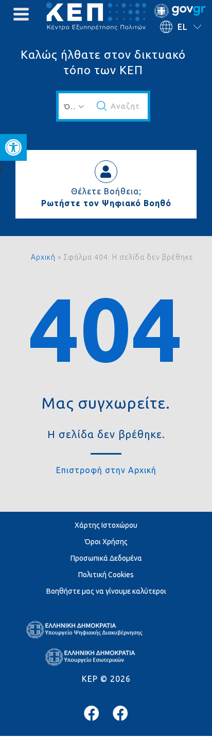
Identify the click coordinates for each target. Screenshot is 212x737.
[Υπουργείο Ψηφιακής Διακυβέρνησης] (91, 713)
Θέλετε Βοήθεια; (106, 191)
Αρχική (43, 257)
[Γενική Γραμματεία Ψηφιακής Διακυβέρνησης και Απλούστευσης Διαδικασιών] (120, 713)
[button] (13, 147)
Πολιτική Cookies (106, 575)
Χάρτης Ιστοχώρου (106, 525)
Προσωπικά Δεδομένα (106, 558)
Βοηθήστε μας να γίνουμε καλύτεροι (106, 591)
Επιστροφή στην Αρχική (106, 470)
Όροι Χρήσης (106, 542)
